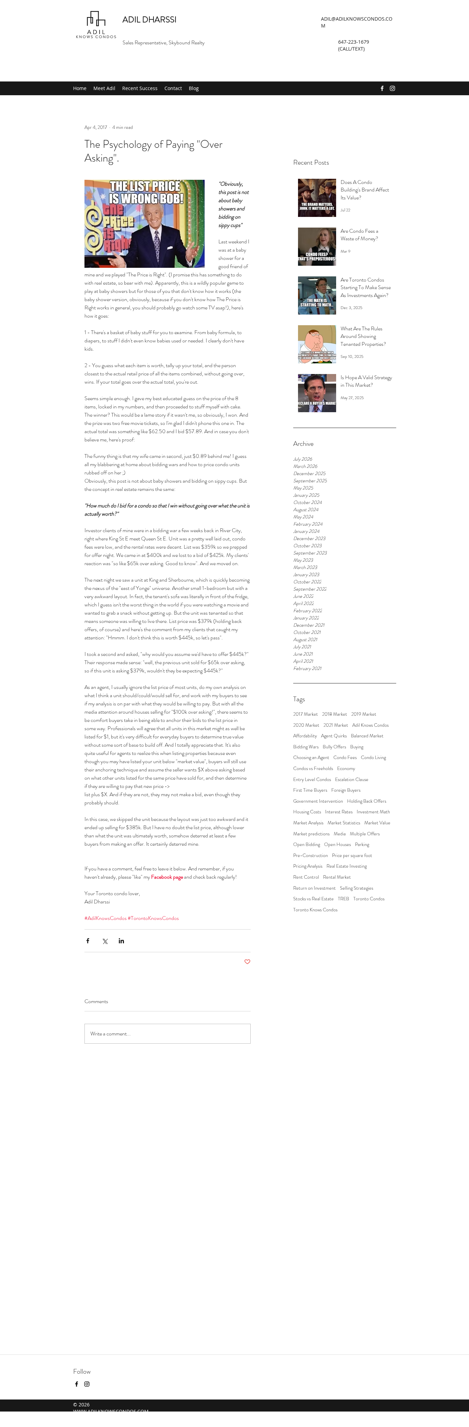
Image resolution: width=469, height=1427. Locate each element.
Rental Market (337, 877)
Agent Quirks (334, 736)
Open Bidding (306, 844)
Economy (346, 768)
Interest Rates (339, 812)
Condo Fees (345, 757)
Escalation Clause (351, 779)
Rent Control (306, 877)
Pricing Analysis (307, 866)
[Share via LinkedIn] (121, 940)
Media (340, 834)
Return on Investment (314, 888)
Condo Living (373, 757)
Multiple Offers (365, 834)
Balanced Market (367, 736)
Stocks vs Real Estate (313, 899)
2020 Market (306, 725)
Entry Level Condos (312, 779)
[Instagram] (392, 88)
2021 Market (335, 725)
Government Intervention (318, 801)
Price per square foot (352, 855)
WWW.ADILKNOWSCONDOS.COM (111, 1411)
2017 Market (305, 714)
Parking (362, 844)
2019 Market (363, 714)
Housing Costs (307, 812)
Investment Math (373, 812)
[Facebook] (382, 88)
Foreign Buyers (346, 790)
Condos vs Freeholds (313, 768)
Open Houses (337, 844)
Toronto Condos (369, 899)
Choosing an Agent (311, 757)
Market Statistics (344, 823)
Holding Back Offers (366, 801)
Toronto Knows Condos (315, 910)
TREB (343, 899)
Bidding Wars (306, 747)
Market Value (377, 823)
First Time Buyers (310, 790)
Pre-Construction (310, 855)
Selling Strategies (356, 888)
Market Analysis (308, 823)
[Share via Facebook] (87, 940)
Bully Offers (334, 747)
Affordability (305, 736)
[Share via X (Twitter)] (104, 940)
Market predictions (311, 834)
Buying (356, 747)
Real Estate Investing (347, 866)
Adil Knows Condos (370, 725)
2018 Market (334, 714)
